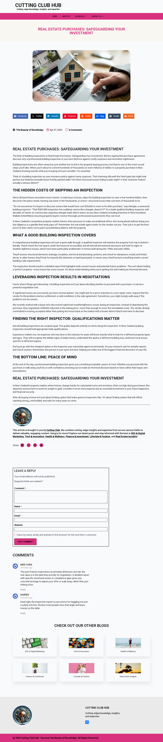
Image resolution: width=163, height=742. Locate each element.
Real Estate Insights (126, 436)
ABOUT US (66, 16)
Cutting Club (53, 430)
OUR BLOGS (79, 16)
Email (17, 516)
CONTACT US (96, 16)
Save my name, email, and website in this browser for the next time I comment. (57, 534)
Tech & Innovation (34, 436)
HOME (54, 16)
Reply (23, 589)
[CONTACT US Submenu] (103, 16)
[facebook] (87, 722)
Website (18, 525)
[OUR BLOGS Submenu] (86, 16)
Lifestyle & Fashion (100, 436)
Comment (20, 488)
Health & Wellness (55, 436)
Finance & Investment (77, 436)
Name (18, 506)
